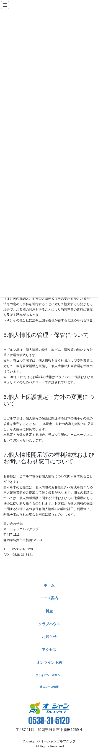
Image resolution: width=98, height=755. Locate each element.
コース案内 (49, 598)
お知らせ (49, 637)
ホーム (49, 585)
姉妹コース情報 (49, 686)
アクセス (49, 650)
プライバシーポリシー (49, 675)
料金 (49, 611)
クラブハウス (49, 624)
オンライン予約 (49, 662)
